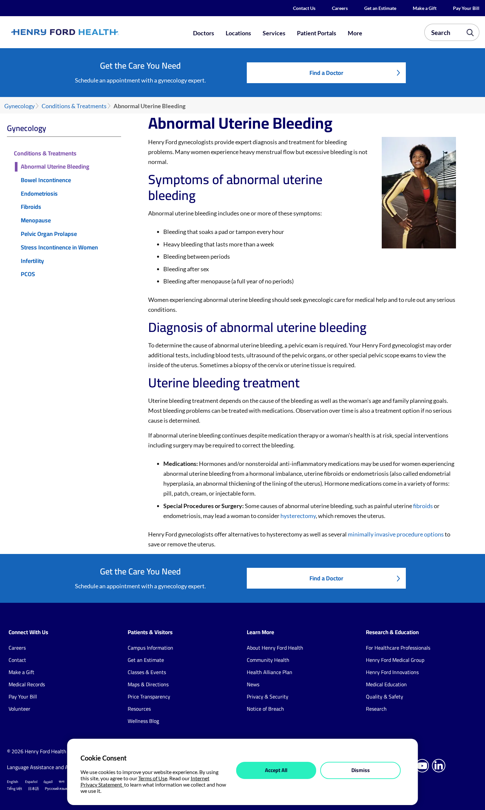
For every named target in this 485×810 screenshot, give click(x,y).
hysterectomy (298, 515)
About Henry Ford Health (275, 648)
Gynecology (19, 106)
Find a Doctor (326, 72)
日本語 (33, 788)
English (12, 781)
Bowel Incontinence (46, 180)
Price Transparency (149, 696)
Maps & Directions (148, 684)
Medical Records (27, 684)
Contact (17, 660)
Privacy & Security (267, 696)
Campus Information (150, 648)
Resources (139, 709)
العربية (48, 781)
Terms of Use (152, 778)
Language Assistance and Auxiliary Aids (51, 767)
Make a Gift (424, 8)
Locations (238, 33)
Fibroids (31, 207)
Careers (340, 8)
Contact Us (304, 8)
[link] (88, 32)
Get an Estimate (380, 8)
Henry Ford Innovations (392, 672)
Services (274, 33)
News (253, 684)
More (355, 33)
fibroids (423, 505)
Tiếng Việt (14, 788)
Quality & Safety (384, 696)
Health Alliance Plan (269, 672)
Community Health (268, 660)
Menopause (36, 220)
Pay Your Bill (466, 8)
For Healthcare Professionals (398, 648)
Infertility (32, 261)
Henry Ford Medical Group (395, 660)
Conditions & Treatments (74, 106)
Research (376, 709)
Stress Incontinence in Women (59, 247)
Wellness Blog (143, 721)
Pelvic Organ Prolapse (49, 234)
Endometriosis (39, 194)
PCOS (28, 274)
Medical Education (386, 684)
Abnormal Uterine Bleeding (55, 167)
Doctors (203, 33)
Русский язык (56, 788)
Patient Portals (316, 33)
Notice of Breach (265, 709)
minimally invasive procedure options (396, 534)
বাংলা (61, 781)
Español (31, 781)
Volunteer (19, 709)
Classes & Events (147, 672)
